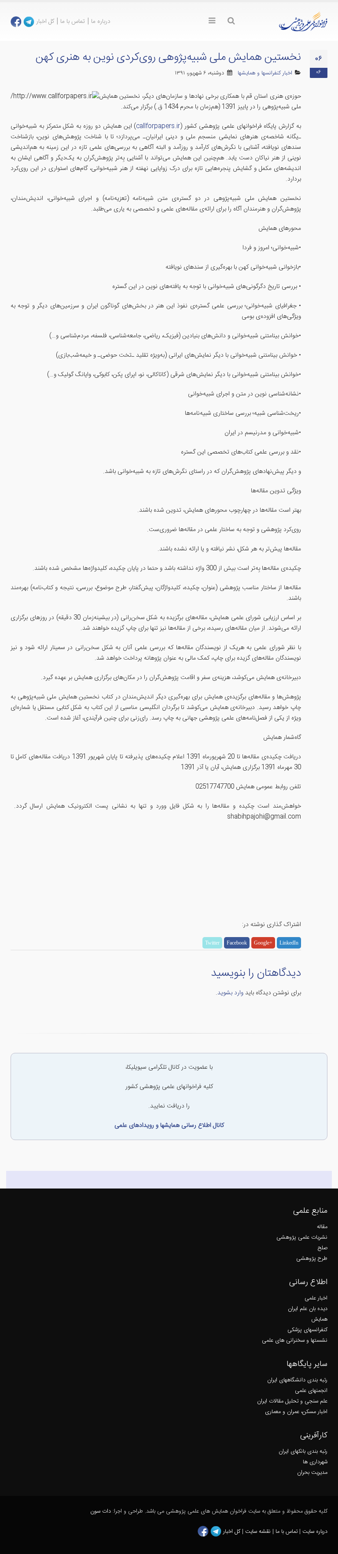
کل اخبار (45, 21)
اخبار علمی (316, 1298)
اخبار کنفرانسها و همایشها (265, 73)
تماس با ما (72, 21)
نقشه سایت (258, 1531)
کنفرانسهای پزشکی (307, 1330)
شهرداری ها (315, 1462)
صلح (322, 1248)
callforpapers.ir (158, 126)
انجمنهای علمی (311, 1390)
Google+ (263, 943)
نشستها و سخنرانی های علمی (294, 1340)
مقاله (322, 1227)
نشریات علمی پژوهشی (301, 1237)
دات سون (100, 1511)
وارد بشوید (230, 993)
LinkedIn (288, 943)
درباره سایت (314, 1531)
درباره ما (100, 21)
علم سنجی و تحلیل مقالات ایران (292, 1401)
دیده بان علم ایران (307, 1309)
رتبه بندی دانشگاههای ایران (297, 1380)
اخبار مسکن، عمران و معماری (296, 1412)
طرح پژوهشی (311, 1258)
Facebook (237, 943)
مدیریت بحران (312, 1472)
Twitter (212, 943)
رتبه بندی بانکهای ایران (303, 1451)
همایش (319, 1319)
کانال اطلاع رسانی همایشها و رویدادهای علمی (169, 1125)
